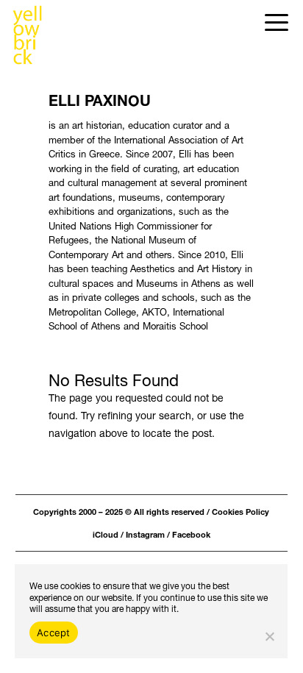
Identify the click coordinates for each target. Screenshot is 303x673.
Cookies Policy (240, 511)
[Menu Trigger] (277, 20)
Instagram (145, 533)
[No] (269, 636)
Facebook (191, 533)
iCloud (105, 533)
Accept (54, 632)
